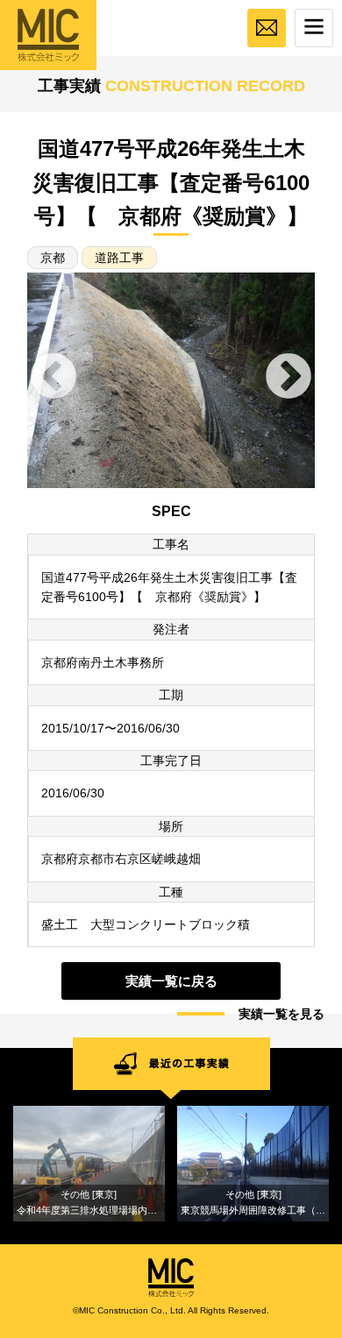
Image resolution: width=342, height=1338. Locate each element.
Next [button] (288, 377)
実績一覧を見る (281, 1014)
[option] (171, 380)
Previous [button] (53, 377)
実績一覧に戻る (171, 980)
